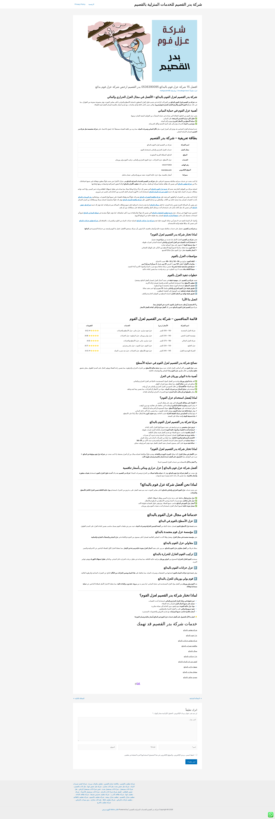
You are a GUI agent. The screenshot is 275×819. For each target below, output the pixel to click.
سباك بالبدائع (192, 651)
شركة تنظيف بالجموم (96, 797)
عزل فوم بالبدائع (191, 635)
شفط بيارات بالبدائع (190, 667)
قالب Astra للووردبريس (110, 809)
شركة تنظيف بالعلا (109, 800)
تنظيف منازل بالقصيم (127, 797)
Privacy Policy (80, 4)
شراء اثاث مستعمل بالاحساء (90, 792)
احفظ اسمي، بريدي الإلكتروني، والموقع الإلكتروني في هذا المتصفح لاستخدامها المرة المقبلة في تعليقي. (159, 755)
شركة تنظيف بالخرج (104, 802)
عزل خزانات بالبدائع (190, 656)
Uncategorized (183, 91)
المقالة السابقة (196, 698)
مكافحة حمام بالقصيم (111, 784)
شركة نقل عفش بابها (94, 786)
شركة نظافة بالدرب (117, 794)
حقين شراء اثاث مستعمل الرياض (90, 789)
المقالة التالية (78, 698)
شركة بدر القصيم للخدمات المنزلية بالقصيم (168, 4)
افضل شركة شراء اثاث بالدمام (111, 792)
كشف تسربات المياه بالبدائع (187, 662)
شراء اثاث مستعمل (126, 789)
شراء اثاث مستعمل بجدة (110, 789)
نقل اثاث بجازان (108, 786)
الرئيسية (91, 4)
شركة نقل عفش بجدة (122, 786)
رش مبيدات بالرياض (82, 800)
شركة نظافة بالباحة (82, 794)
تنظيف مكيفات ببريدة (95, 784)
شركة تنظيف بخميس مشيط (99, 794)
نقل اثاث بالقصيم (80, 786)
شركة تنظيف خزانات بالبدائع (187, 641)
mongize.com (166, 170)
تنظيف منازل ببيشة (111, 797)
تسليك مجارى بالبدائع (190, 672)
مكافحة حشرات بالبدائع (189, 646)
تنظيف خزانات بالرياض (124, 800)
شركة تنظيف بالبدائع (190, 630)
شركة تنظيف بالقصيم (127, 784)
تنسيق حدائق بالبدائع (190, 677)
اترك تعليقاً (193, 91)
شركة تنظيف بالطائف (80, 797)
